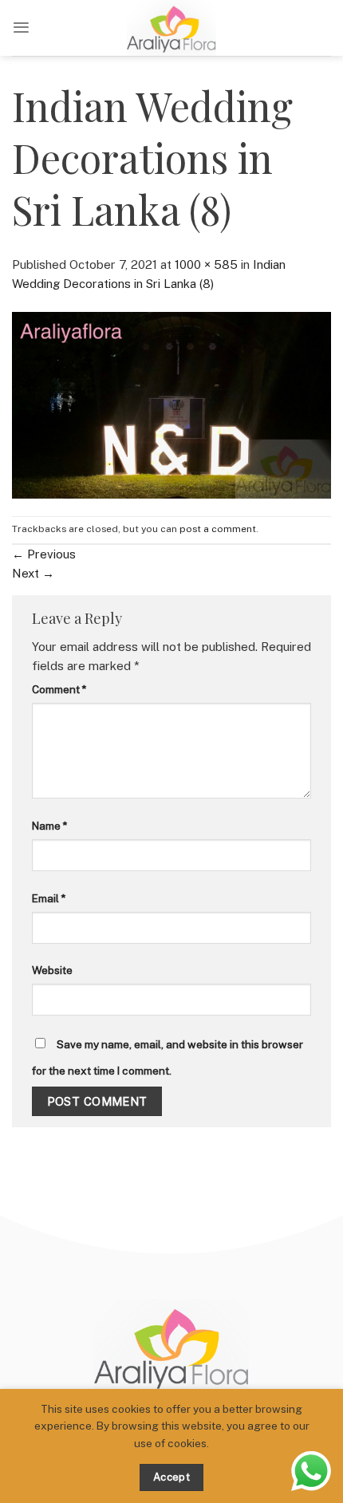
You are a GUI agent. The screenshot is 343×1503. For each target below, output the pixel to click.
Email (48, 898)
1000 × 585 (206, 264)
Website (52, 970)
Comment (59, 689)
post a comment (217, 529)
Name (49, 825)
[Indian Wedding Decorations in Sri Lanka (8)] (171, 404)
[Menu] (21, 27)
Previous (44, 554)
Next (33, 573)
